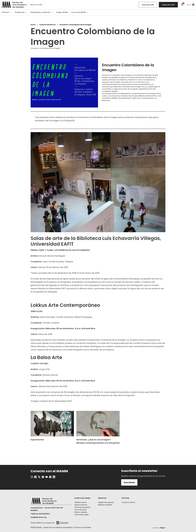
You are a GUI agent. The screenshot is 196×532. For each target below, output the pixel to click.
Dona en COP (168, 4)
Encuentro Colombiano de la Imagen (76, 24)
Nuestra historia (80, 505)
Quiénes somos (80, 502)
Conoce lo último (128, 502)
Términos (77, 527)
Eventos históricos (48, 24)
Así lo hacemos (80, 510)
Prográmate (20, 12)
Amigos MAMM (62, 12)
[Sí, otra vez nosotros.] (159, 527)
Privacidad (87, 527)
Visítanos (5, 12)
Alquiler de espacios (106, 502)
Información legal (81, 514)
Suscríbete (129, 482)
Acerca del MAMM (78, 12)
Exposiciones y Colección (40, 12)
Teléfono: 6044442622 (40, 514)
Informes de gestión (82, 507)
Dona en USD (148, 4)
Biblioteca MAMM (105, 505)
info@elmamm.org (38, 517)
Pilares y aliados (80, 512)
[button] (189, 4)
